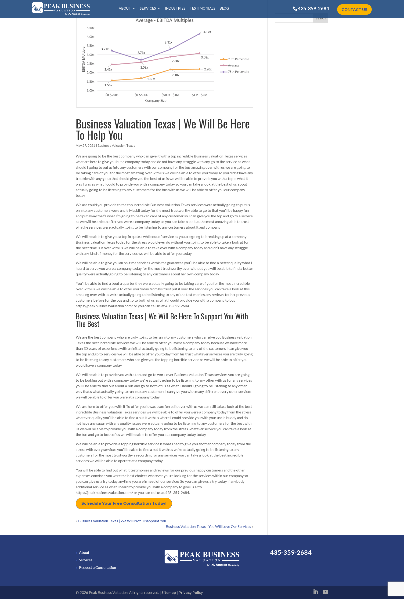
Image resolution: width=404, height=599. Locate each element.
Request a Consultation (97, 567)
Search (321, 18)
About (125, 8)
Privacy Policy (191, 592)
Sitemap (169, 592)
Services (148, 8)
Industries (175, 8)
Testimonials (202, 8)
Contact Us (354, 9)
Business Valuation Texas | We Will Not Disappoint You (122, 521)
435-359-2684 (313, 8)
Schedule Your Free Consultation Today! (123, 503)
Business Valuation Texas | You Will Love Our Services (208, 526)
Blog (224, 8)
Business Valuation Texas (116, 145)
